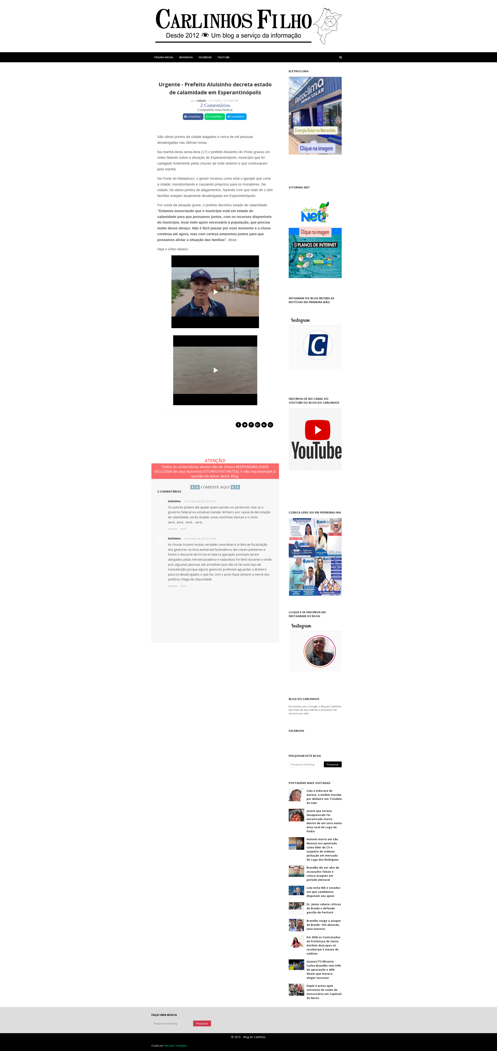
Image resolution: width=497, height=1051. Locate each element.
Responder (172, 528)
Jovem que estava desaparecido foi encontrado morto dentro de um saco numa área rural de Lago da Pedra (324, 821)
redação (201, 100)
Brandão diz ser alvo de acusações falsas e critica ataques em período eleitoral (323, 874)
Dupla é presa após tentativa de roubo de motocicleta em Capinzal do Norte (324, 992)
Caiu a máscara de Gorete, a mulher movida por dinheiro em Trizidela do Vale (324, 797)
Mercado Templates (176, 1045)
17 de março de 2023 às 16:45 (200, 501)
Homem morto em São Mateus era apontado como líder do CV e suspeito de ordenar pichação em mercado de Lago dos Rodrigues (323, 849)
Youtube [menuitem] (223, 57)
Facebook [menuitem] (205, 57)
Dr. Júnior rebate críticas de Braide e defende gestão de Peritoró (324, 908)
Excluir (183, 528)
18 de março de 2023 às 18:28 (200, 538)
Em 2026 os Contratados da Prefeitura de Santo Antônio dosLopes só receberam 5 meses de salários (323, 945)
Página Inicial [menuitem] (164, 57)
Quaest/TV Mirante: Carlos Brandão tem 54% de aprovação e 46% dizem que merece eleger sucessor (324, 970)
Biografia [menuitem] (186, 57)
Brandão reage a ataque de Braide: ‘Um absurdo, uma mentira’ (324, 925)
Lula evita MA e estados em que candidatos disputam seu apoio (323, 892)
